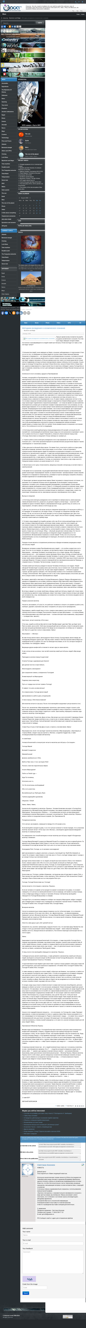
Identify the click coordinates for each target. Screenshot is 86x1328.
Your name (26, 1231)
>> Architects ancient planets (26, 176)
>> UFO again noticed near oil (26, 180)
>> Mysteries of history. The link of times (29, 178)
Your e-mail (27, 1240)
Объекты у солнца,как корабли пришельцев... (37, 1120)
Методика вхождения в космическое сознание (43, 328)
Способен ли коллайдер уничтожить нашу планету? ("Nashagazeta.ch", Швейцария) (48, 1113)
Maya (3, 290)
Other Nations (5, 294)
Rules (78, 14)
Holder (83, 14)
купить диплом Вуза (27, 307)
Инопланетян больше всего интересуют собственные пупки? (41, 1124)
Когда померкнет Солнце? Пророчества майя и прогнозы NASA (42, 1131)
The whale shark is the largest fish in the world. (31, 265)
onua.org (5, 18)
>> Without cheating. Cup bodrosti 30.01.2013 (30, 171)
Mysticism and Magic (15, 18)
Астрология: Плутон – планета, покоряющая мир (38, 1127)
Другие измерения (29, 1129)
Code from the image (30, 1284)
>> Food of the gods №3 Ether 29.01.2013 (29, 182)
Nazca (3, 287)
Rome (3, 276)
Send (26, 1293)
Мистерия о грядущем (30, 1133)
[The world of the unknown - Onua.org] (82, 1)
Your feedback (28, 1248)
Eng (81, 10)
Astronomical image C (31, 250)
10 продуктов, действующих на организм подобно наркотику (41, 1118)
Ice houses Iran (31, 285)
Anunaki (4, 283)
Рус (73, 10)
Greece (4, 280)
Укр (77, 10)
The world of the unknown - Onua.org (12, 8)
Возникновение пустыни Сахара (33, 1122)
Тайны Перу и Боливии (30, 1115)
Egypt (3, 273)
